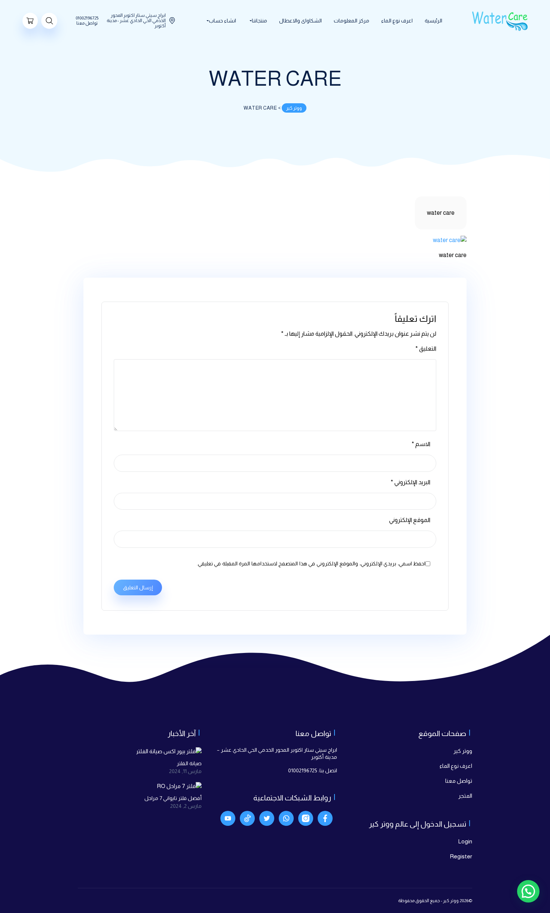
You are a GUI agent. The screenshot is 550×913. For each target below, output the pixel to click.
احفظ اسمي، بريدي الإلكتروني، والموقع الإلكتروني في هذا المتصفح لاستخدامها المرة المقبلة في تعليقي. (311, 564)
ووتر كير (462, 751)
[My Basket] (30, 21)
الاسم (421, 444)
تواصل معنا (458, 781)
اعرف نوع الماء (456, 766)
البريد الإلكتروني (410, 482)
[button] (528, 891)
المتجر (465, 796)
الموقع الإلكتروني (409, 520)
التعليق (425, 348)
